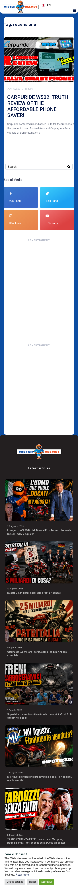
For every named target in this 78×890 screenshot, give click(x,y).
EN (49, 5)
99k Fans (15, 201)
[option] (57, 5)
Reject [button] (32, 881)
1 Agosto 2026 (14, 710)
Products (29, 89)
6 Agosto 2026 (14, 647)
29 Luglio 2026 (14, 772)
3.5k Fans (52, 201)
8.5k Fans (15, 223)
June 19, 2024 (14, 89)
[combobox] (57, 5)
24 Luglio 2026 (14, 835)
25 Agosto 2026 (15, 526)
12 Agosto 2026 (15, 588)
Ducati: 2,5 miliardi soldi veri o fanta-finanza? (34, 592)
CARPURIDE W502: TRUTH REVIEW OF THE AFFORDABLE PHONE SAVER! (37, 106)
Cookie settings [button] (15, 881)
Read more (22, 874)
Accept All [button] (46, 881)
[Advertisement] (39, 289)
